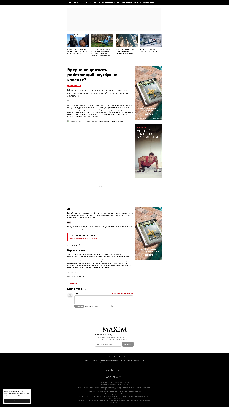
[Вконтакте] (109, 356)
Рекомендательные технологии (109, 363)
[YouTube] (119, 356)
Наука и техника (106, 2)
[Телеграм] (114, 356)
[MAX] (104, 356)
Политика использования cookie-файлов (132, 360)
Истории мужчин (147, 2)
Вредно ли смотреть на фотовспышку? (83, 238)
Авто (96, 2)
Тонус (135, 2)
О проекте (88, 360)
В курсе (89, 2)
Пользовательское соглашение (109, 360)
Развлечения (126, 2)
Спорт (117, 2)
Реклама (95, 360)
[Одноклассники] (124, 356)
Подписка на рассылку (103, 335)
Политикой (101, 339)
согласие (102, 337)
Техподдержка (124, 363)
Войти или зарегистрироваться (122, 294)
